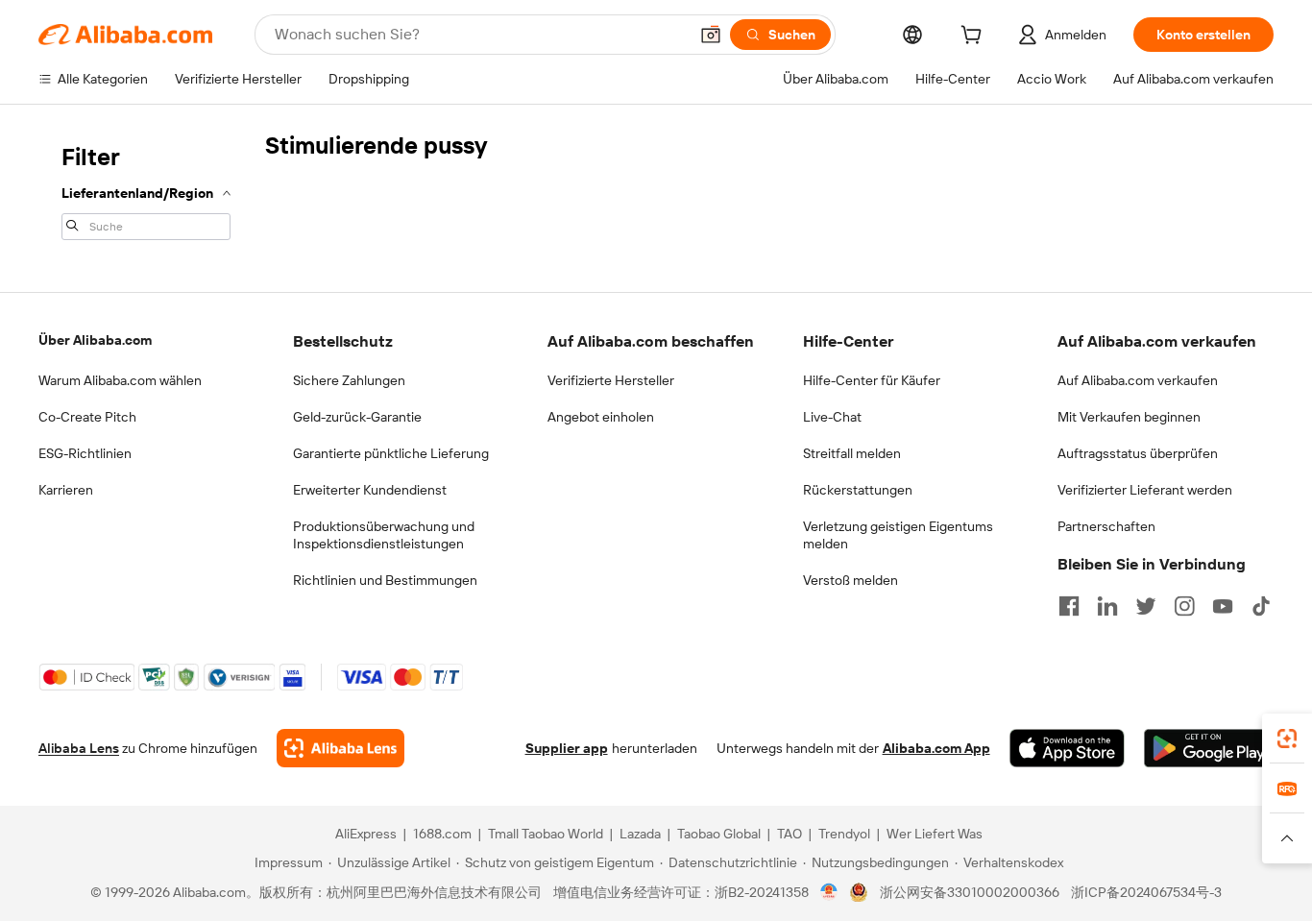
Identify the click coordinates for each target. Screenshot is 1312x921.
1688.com (442, 833)
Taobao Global (719, 833)
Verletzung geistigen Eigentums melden (898, 535)
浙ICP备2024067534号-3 (1146, 892)
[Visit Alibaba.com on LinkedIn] (1107, 606)
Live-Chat (832, 416)
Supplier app (566, 748)
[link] (1287, 738)
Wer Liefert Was (935, 833)
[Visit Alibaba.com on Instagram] (1184, 606)
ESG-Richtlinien (85, 453)
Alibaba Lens (78, 748)
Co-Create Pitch (87, 416)
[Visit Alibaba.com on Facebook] (1069, 606)
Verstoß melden (850, 580)
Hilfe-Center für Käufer (871, 380)
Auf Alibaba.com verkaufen (1137, 380)
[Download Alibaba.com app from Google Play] (1209, 748)
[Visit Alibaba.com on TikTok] (1261, 606)
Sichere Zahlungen (349, 380)
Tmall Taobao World (545, 833)
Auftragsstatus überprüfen (1137, 453)
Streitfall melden (852, 453)
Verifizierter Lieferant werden (1144, 489)
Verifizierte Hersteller (610, 380)
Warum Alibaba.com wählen (120, 380)
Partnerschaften (1106, 526)
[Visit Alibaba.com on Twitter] (1145, 606)
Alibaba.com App (936, 748)
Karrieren (65, 489)
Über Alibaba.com (95, 340)
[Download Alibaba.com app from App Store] (1067, 748)
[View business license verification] (829, 892)
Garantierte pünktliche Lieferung (391, 453)
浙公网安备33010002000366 (969, 892)
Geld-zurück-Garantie (357, 416)
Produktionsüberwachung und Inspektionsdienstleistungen (383, 535)
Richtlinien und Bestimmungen (385, 580)
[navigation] (146, 190)
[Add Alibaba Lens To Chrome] (340, 748)
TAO (789, 833)
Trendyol (844, 833)
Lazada (640, 833)
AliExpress (366, 833)
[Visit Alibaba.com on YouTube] (1222, 606)
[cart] (974, 37)
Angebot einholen (600, 416)
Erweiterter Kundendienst (370, 489)
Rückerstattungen (857, 489)
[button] (710, 34)
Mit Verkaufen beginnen (1129, 416)
